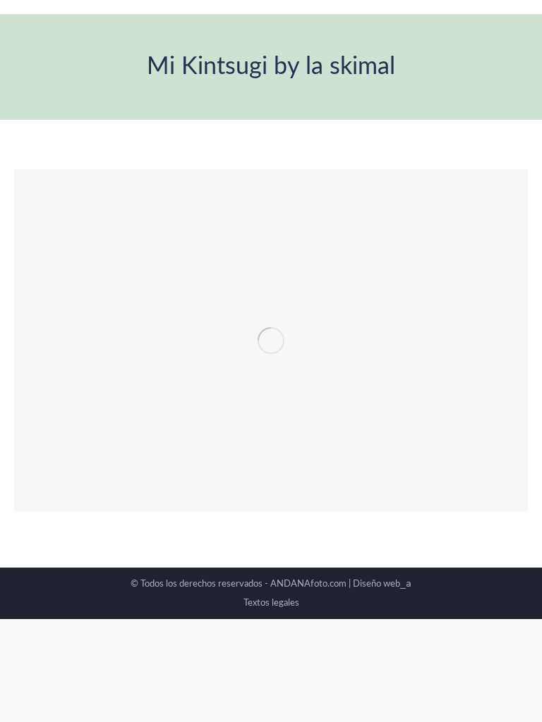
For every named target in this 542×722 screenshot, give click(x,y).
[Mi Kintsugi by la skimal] (271, 340)
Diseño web (382, 584)
